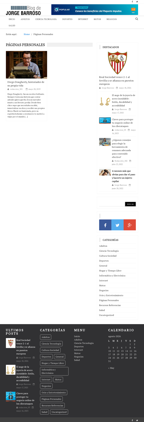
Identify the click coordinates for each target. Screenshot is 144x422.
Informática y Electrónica (112, 275)
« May (111, 367)
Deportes (67, 19)
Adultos (25, 19)
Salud (12, 25)
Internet (83, 19)
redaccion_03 (120, 130)
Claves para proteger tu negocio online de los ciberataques (122, 123)
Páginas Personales (109, 300)
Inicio (12, 19)
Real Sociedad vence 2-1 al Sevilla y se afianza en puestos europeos (116, 80)
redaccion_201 (16, 89)
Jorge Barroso (108, 87)
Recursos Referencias (110, 305)
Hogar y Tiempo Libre (110, 270)
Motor (97, 19)
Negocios (112, 19)
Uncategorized (106, 315)
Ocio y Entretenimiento (111, 295)
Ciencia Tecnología (46, 19)
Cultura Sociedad (107, 255)
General (103, 265)
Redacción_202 (121, 160)
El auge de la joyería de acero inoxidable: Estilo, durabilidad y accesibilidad (123, 100)
